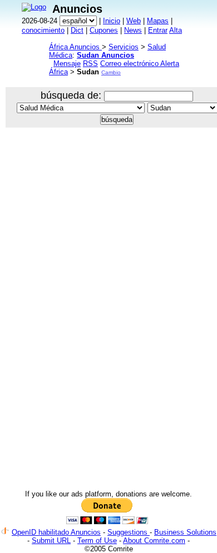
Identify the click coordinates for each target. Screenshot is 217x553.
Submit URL (51, 540)
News (133, 30)
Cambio (111, 72)
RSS (90, 63)
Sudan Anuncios (105, 55)
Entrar (157, 30)
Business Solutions (185, 532)
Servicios (123, 47)
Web (133, 21)
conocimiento (43, 30)
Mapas (158, 21)
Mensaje (67, 63)
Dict (77, 30)
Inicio (111, 21)
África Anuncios (75, 47)
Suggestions (128, 532)
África (58, 72)
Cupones (104, 30)
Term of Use (97, 540)
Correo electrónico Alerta (139, 63)
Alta (175, 30)
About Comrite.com (154, 540)
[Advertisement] (108, 252)
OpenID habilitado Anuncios (56, 532)
